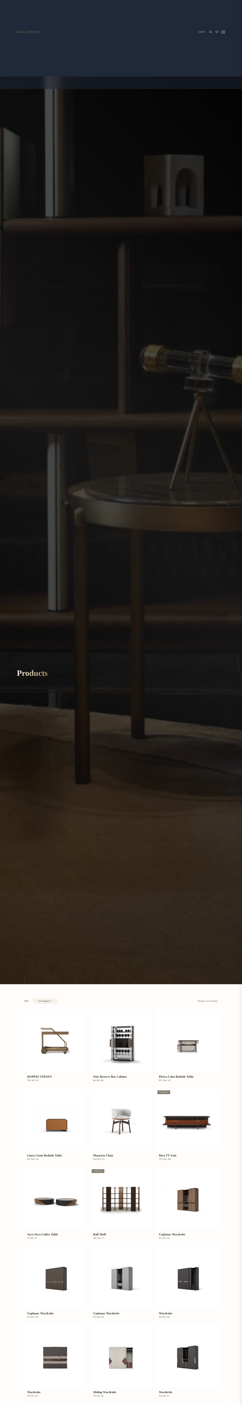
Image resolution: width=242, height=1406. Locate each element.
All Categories (44, 1001)
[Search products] (210, 32)
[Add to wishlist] (82, 1012)
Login (201, 32)
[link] (55, 1047)
